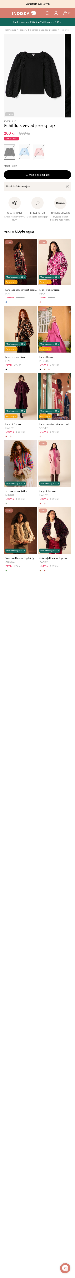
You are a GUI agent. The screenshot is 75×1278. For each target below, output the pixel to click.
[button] (6, 13)
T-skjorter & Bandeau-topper (42, 29)
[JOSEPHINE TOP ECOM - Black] (9, 152)
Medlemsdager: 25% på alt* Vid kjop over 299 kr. (37, 22)
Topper (22, 29)
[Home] (24, 13)
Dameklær (10, 29)
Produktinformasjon (18, 186)
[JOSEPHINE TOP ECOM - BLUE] (24, 152)
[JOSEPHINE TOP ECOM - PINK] (39, 152)
